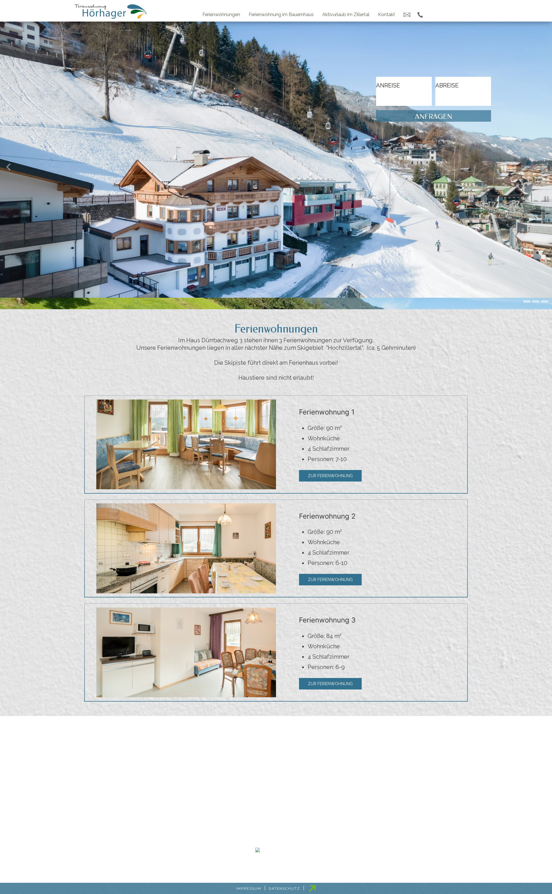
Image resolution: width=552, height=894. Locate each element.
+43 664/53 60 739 (276, 814)
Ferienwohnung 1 (326, 412)
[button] (526, 301)
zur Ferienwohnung (330, 475)
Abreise (447, 85)
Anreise (388, 85)
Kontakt (386, 14)
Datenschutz (284, 889)
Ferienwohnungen (221, 14)
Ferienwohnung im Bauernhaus (281, 14)
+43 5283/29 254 (277, 806)
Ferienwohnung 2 (327, 516)
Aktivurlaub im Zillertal (345, 14)
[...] (404, 101)
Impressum (248, 889)
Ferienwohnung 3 (327, 620)
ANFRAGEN (433, 116)
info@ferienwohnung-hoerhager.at (280, 823)
